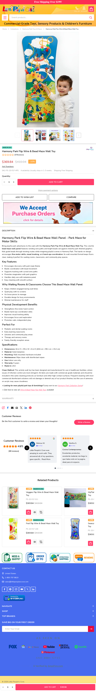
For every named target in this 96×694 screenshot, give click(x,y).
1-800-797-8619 (11, 577)
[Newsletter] (91, 629)
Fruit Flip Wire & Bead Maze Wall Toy (42, 523)
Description (8, 230)
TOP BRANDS (8, 616)
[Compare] (41, 512)
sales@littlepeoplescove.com (16, 582)
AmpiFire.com (55, 665)
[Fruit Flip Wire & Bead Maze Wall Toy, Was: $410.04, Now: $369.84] (13, 529)
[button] (48, 213)
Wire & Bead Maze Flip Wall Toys (33, 390)
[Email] (12, 407)
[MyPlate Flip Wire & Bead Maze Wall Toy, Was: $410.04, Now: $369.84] (75, 498)
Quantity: (6, 176)
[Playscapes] (88, 148)
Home (4, 29)
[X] (21, 407)
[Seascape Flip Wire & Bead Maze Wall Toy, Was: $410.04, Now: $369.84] (75, 529)
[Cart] (91, 9)
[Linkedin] (25, 407)
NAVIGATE (7, 606)
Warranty (8, 398)
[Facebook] (7, 407)
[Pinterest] (30, 407)
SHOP (5, 611)
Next (78, 135)
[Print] (17, 407)
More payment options (48, 190)
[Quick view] (34, 512)
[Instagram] (16, 589)
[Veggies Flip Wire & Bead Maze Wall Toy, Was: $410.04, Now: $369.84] (13, 498)
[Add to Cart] (28, 512)
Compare (71, 197)
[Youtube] (22, 589)
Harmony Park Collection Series (70, 385)
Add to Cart (56, 182)
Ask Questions (8, 166)
